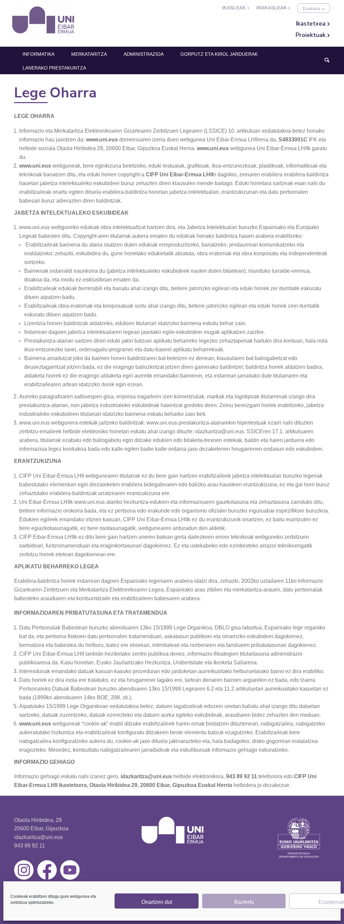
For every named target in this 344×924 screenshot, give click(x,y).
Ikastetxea (311, 23)
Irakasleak (272, 7)
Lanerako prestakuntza (54, 68)
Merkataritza (89, 54)
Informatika (38, 54)
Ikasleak (234, 7)
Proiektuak (311, 35)
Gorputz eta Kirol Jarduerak (219, 54)
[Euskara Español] (313, 8)
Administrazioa (144, 54)
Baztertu (244, 902)
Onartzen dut (156, 902)
